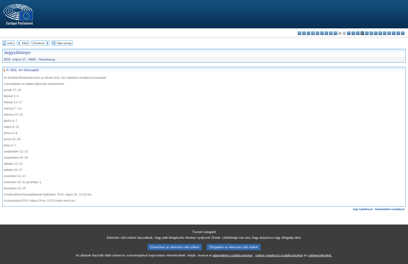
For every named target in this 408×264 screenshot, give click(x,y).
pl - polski (376, 33)
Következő (38, 43)
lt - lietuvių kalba (358, 33)
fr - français (335, 33)
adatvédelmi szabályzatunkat (232, 255)
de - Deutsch (317, 33)
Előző (25, 43)
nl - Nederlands (371, 33)
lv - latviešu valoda (353, 33)
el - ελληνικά (326, 33)
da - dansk (313, 33)
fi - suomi (398, 33)
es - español (304, 33)
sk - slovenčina (389, 33)
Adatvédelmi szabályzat (389, 209)
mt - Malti (367, 33)
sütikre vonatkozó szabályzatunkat (279, 255)
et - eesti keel (322, 33)
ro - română (385, 33)
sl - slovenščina (393, 33)
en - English (331, 33)
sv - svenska (402, 33)
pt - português (380, 33)
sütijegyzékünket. (320, 255)
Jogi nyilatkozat (363, 209)
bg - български (299, 33)
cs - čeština (308, 33)
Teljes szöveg (64, 43)
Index (10, 43)
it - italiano (349, 33)
